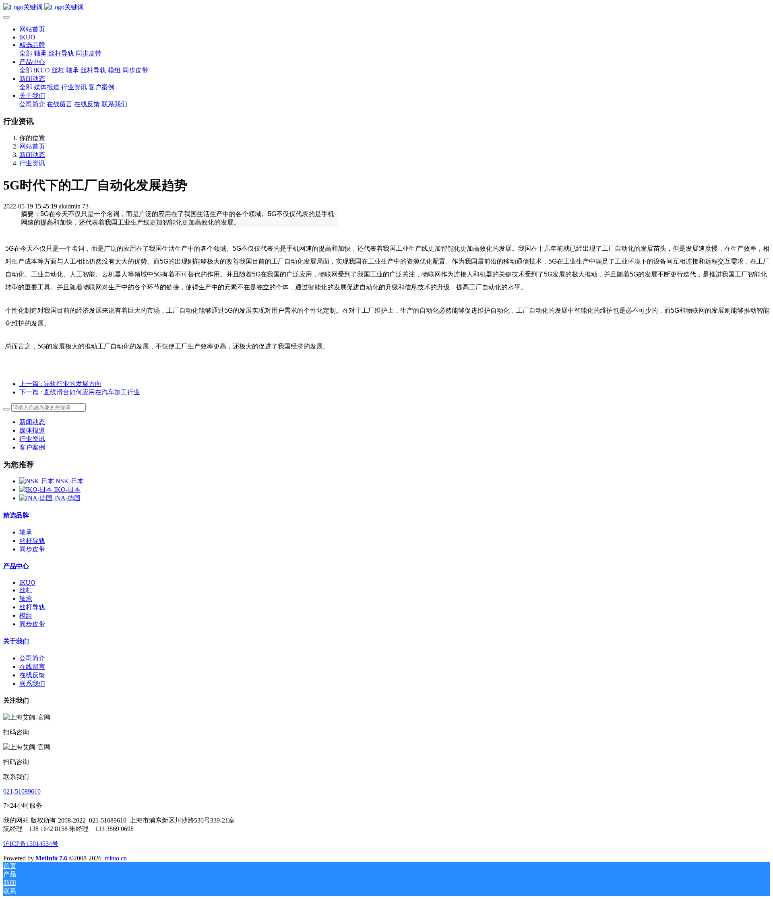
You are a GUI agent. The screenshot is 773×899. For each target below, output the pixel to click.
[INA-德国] (36, 498)
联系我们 (32, 683)
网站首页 (32, 29)
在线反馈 (32, 675)
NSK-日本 (70, 481)
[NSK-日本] (37, 481)
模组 (25, 615)
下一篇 (79, 392)
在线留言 (32, 666)
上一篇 (60, 383)
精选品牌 (16, 515)
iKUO (27, 582)
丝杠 (25, 590)
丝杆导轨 (32, 540)
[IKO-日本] (36, 489)
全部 (25, 53)
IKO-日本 (67, 489)
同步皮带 (32, 549)
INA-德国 (67, 498)
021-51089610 (22, 791)
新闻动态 (32, 154)
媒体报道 (32, 430)
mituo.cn (116, 858)
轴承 (25, 532)
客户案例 (32, 447)
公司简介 (32, 658)
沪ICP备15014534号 (30, 843)
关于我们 (16, 641)
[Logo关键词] (386, 7)
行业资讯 (32, 163)
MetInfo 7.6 (51, 858)
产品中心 (16, 566)
